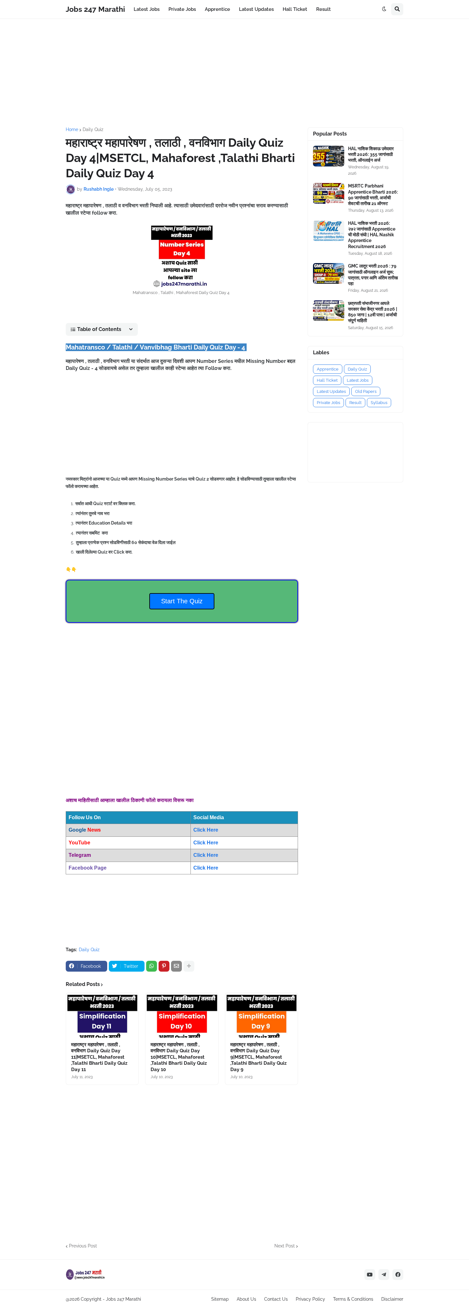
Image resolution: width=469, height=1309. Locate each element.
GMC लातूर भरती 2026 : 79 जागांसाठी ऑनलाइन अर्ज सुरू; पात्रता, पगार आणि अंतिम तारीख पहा (373, 274)
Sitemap (220, 1299)
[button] (384, 9)
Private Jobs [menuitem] (182, 9)
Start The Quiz (182, 601)
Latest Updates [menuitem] (256, 9)
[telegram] (383, 1274)
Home (72, 129)
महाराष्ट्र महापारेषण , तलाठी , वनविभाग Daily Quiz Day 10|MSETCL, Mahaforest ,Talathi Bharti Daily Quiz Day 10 (179, 1057)
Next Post (284, 1245)
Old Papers (365, 391)
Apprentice (328, 369)
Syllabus (379, 402)
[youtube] (369, 1274)
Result (355, 402)
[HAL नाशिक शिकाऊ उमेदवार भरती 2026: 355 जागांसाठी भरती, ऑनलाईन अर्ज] (328, 156)
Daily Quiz (93, 129)
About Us (246, 1299)
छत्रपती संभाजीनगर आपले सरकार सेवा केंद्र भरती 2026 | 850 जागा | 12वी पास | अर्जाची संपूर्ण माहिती (372, 312)
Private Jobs (328, 402)
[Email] (176, 966)
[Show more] (188, 966)
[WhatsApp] (151, 966)
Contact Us (276, 1299)
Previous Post (83, 1245)
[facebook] (397, 1274)
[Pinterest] (164, 966)
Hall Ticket (327, 380)
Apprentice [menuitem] (217, 9)
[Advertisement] (234, 73)
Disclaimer (392, 1299)
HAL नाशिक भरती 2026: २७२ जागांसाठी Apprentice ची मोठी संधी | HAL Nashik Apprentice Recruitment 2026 (371, 235)
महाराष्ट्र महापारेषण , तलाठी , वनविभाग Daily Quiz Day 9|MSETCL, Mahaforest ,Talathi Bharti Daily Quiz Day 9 (258, 1057)
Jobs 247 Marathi (95, 9)
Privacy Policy (310, 1299)
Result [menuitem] (323, 9)
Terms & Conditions (353, 1299)
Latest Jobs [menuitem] (147, 9)
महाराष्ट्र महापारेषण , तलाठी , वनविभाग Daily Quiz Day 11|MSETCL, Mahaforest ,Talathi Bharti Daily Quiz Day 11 (99, 1057)
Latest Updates (331, 391)
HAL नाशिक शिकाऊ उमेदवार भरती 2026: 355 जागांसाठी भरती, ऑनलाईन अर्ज (371, 154)
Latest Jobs (357, 380)
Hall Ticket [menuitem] (295, 9)
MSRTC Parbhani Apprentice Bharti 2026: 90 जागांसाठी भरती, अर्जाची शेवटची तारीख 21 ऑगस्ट (373, 194)
